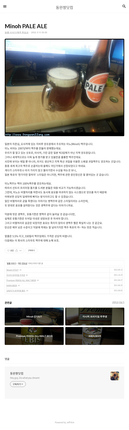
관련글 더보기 (118, 302)
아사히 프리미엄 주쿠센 (16, 275)
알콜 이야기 (11, 263)
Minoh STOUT (13, 270)
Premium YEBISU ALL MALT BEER (21, 280)
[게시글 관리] (20, 250)
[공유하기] (17, 250)
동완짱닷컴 (16, 373)
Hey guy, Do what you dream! (25, 377)
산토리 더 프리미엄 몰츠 (16, 290)
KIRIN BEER (12, 285)
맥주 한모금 (22, 263)
